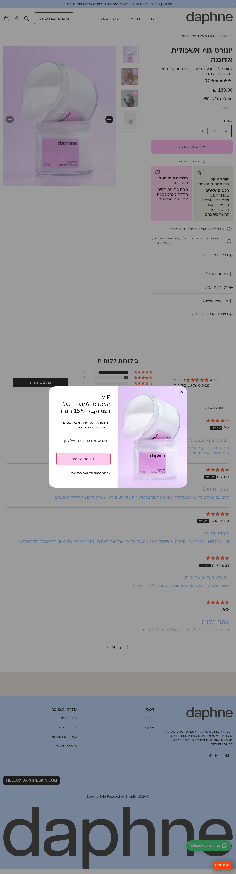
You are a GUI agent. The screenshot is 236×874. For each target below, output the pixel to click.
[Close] (181, 391)
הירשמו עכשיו (83, 459)
